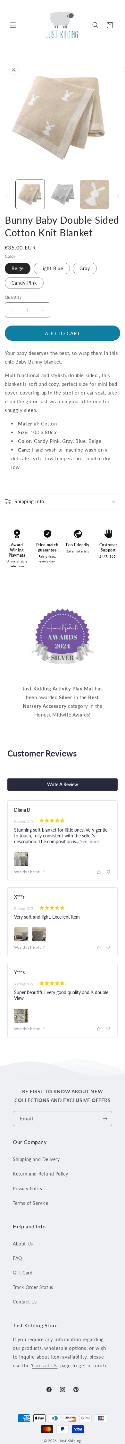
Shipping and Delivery (36, 1159)
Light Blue (51, 268)
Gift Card (22, 1272)
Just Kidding (70, 1441)
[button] (13, 25)
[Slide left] (7, 196)
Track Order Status (33, 1287)
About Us (23, 1243)
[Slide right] (118, 196)
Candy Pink (24, 283)
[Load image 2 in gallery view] (62, 194)
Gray (84, 268)
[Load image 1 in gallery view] (30, 194)
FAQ (17, 1258)
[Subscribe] (105, 1118)
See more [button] (89, 841)
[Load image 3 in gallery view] (94, 194)
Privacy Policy (27, 1188)
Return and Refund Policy (40, 1173)
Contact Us (25, 1301)
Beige (18, 268)
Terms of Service (30, 1203)
